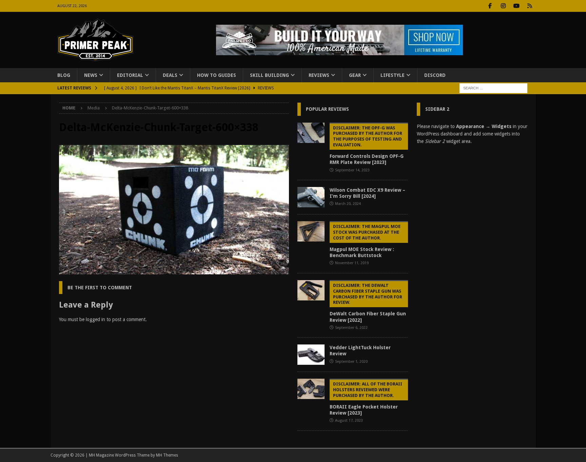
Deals (170, 75)
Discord (435, 75)
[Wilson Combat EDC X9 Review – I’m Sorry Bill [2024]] (311, 197)
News (90, 75)
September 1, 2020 (351, 361)
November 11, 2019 (352, 263)
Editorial (130, 75)
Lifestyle (392, 75)
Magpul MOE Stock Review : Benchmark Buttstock (365, 241)
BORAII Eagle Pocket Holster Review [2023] (366, 398)
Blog (63, 75)
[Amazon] (530, 6)
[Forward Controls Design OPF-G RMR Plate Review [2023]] (311, 133)
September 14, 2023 (352, 170)
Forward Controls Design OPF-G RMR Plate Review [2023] (367, 145)
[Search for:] (493, 88)
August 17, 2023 (349, 420)
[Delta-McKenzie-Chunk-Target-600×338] (174, 270)
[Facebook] (490, 6)
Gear (355, 75)
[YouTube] (517, 6)
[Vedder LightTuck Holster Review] (311, 354)
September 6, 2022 (351, 328)
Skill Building (269, 75)
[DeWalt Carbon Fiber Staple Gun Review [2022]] (311, 290)
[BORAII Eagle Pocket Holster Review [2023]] (311, 389)
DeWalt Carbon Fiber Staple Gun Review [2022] (368, 303)
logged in (95, 319)
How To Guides (216, 75)
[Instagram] (503, 6)
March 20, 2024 (348, 204)
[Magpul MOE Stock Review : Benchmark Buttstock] (311, 231)
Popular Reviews (327, 109)
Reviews (319, 75)
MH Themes (167, 455)
